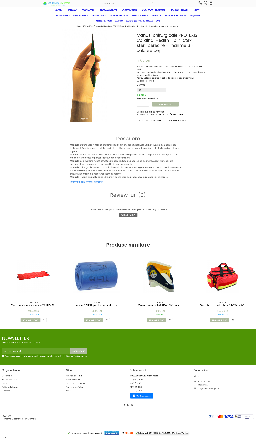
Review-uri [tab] (128, 195)
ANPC (68, 390)
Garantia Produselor (75, 383)
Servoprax (33, 302)
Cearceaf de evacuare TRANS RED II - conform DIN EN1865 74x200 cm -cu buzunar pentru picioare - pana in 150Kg (34, 305)
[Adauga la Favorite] (44, 320)
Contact (6, 390)
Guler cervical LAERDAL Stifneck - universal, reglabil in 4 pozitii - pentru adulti (159, 305)
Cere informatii (178, 120)
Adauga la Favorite (151, 120)
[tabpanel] (84, 75)
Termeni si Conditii (10, 379)
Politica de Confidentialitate (76, 356)
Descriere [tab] (128, 138)
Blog (158, 21)
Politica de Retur (73, 379)
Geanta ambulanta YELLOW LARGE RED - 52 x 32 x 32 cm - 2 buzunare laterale (223, 305)
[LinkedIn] (128, 405)
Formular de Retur (74, 387)
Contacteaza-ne (143, 396)
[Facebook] (124, 405)
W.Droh (97, 302)
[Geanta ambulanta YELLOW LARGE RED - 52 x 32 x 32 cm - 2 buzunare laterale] (222, 276)
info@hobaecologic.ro (208, 388)
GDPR (4, 383)
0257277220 (202, 385)
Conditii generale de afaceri (139, 21)
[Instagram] (131, 405)
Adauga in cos (166, 104)
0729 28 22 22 (203, 381)
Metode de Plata (104, 21)
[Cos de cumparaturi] (211, 3)
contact (119, 21)
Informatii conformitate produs (86, 181)
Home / (80, 26)
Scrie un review (128, 215)
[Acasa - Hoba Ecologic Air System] (56, 3)
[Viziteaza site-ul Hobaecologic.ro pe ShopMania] (111, 433)
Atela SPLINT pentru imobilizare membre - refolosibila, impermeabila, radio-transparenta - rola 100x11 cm (96, 305)
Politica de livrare (10, 387)
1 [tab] (83, 118)
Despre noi (195, 15)
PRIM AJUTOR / (89, 26)
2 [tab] (87, 118)
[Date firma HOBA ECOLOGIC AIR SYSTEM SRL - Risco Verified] (162, 433)
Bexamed (159, 302)
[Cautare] (152, 3)
